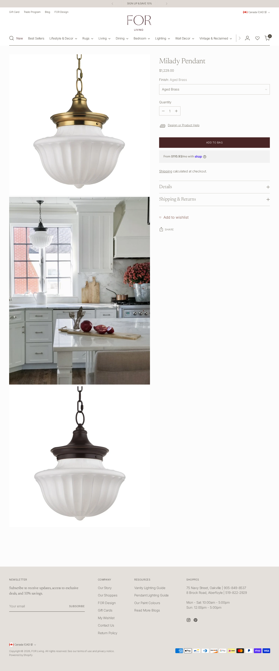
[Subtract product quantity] (163, 111)
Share (169, 229)
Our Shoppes (107, 595)
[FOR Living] (139, 23)
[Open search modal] (11, 38)
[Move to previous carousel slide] (256, 558)
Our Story (105, 588)
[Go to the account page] (247, 38)
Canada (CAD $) (257, 12)
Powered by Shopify (20, 655)
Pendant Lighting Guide (151, 595)
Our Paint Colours (147, 603)
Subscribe (77, 606)
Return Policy (107, 633)
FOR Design (107, 603)
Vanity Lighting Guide (149, 588)
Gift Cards (105, 610)
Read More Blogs (147, 610)
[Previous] (112, 3)
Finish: (173, 80)
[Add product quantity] (176, 111)
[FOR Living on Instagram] (189, 621)
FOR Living (37, 651)
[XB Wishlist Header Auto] (257, 38)
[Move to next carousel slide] (266, 558)
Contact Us (106, 625)
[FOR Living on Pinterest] (196, 621)
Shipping (165, 171)
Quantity (165, 102)
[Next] (166, 3)
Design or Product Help (183, 125)
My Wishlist (106, 618)
